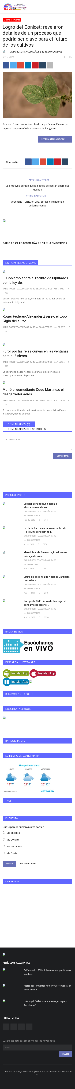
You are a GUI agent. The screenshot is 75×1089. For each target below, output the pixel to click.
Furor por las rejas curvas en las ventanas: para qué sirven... (36, 353)
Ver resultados (28, 863)
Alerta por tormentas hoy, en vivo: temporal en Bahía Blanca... (47, 987)
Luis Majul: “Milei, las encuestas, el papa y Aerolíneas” (45, 1003)
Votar (9, 863)
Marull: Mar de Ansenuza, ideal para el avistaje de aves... (45, 554)
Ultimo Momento (12, 19)
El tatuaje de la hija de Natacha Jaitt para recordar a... (47, 578)
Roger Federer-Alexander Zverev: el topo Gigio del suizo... (35, 318)
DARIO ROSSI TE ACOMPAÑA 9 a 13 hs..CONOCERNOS (36, 51)
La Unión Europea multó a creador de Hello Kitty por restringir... (45, 530)
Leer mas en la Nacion (54, 139)
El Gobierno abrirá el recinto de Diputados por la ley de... (35, 280)
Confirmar (63, 455)
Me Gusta (11, 853)
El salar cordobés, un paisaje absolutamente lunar (40, 505)
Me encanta (13, 832)
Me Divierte (13, 839)
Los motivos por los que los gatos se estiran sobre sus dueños (37, 187)
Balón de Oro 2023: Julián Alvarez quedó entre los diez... (48, 972)
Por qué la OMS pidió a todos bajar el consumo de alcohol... (45, 603)
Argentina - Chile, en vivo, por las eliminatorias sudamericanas (37, 203)
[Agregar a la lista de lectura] (50, 65)
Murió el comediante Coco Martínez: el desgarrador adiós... (33, 392)
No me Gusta (14, 846)
